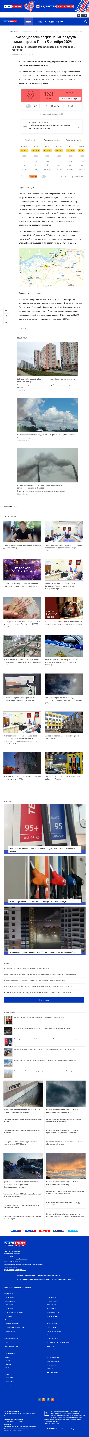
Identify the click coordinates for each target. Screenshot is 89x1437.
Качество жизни (52, 1323)
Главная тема (9, 1308)
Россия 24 (8, 1364)
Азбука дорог (51, 1304)
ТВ (46, 22)
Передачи (8, 1294)
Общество (22, 328)
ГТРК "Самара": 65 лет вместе (14, 1312)
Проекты (18, 1288)
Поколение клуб (10, 1331)
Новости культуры (53, 1312)
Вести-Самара (9, 1304)
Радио (51, 22)
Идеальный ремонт (53, 1335)
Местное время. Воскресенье (14, 1319)
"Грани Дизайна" (10, 1297)
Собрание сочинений (11, 1338)
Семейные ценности (11, 1335)
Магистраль (8, 1316)
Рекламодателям (52, 1372)
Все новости (44, 1000)
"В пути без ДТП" (52, 1338)
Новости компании (53, 1361)
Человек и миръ (52, 1319)
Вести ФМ (8, 1385)
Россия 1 (8, 1360)
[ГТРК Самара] (14, 23)
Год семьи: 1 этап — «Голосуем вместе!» (59, 1342)
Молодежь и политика (12, 1323)
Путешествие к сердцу (54, 1331)
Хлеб (6, 1342)
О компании (61, 22)
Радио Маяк (9, 1377)
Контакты (50, 1368)
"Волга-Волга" (51, 1327)
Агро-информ (51, 1308)
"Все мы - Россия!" (53, 1301)
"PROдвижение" (52, 1297)
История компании (53, 1357)
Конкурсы (38, 22)
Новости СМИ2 (10, 507)
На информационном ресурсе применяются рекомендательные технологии (45, 1279)
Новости (28, 22)
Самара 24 (8, 1367)
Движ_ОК (50, 1346)
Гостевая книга (52, 1365)
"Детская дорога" (10, 1301)
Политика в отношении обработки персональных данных (39, 1275)
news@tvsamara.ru (21, 1259)
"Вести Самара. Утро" (11, 1346)
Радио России (9, 1381)
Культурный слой (52, 1316)
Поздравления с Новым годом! (14, 1327)
